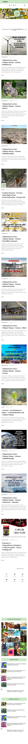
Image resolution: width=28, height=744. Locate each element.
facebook (6, 576)
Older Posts (20, 568)
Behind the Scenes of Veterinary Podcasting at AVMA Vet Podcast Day (16, 664)
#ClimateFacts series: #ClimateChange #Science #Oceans (11, 371)
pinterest (6, 581)
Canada (3, 189)
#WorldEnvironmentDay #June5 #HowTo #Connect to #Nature (16, 684)
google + (22, 576)
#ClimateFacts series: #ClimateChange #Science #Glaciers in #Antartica (11, 500)
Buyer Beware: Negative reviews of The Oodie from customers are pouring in (15, 691)
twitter (14, 576)
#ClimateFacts (4, 100)
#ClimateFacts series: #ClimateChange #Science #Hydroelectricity (11, 284)
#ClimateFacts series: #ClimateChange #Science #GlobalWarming (11, 151)
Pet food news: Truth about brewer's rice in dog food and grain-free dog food (16, 671)
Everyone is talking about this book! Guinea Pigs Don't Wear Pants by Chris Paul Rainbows (16, 678)
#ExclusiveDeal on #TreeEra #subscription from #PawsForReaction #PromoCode (13, 195)
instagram (22, 581)
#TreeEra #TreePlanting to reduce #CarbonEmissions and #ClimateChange (12, 412)
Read (2, 75)
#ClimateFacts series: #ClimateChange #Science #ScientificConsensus (11, 239)
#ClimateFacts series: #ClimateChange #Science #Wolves (11, 106)
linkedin (14, 581)
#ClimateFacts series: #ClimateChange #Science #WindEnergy (11, 62)
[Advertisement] (14, 597)
